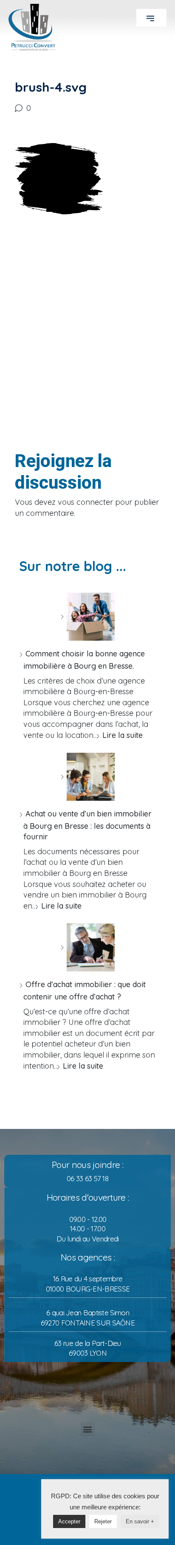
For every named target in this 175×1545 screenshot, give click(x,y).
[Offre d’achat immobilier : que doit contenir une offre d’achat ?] (87, 947)
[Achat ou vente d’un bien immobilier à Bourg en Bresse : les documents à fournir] (87, 777)
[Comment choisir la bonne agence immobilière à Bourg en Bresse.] (87, 617)
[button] (151, 18)
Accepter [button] (69, 1521)
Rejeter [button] (103, 1521)
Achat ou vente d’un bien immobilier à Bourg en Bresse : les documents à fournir (87, 825)
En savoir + (140, 1521)
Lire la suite (122, 735)
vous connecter (85, 502)
